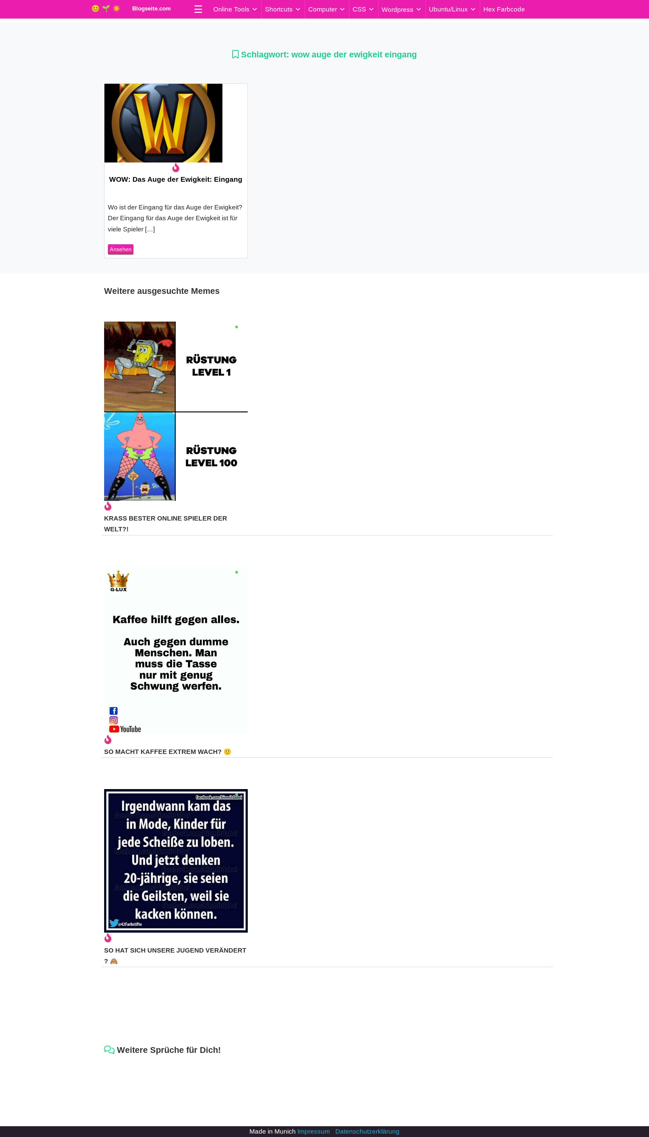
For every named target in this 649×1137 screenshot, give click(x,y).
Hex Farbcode (504, 9)
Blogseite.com (150, 8)
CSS (359, 9)
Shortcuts (279, 9)
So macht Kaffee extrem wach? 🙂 (168, 751)
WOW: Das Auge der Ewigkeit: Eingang (175, 179)
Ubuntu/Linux (448, 9)
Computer (322, 9)
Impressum (313, 1131)
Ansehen (120, 249)
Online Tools (231, 9)
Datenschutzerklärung (367, 1131)
